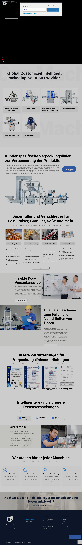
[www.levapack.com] (5, 3)
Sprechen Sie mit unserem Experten (41, 505)
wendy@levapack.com (29, 519)
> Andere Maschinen (47, 533)
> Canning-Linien (46, 523)
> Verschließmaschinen (47, 528)
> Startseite (63, 519)
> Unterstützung (64, 526)
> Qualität (63, 521)
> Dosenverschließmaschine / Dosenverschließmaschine (49, 525)
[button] (6, 379)
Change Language (53, 10)
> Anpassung (64, 523)
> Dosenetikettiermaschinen (48, 530)
